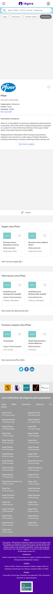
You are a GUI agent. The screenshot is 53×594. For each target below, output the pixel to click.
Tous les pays (15, 575)
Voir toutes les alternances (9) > (15, 311)
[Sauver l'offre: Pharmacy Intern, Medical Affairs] (45, 236)
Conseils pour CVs (18, 569)
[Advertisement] (26, 49)
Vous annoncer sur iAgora (26, 557)
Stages (39, 566)
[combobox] (26, 10)
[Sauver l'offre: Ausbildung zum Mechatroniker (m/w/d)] (45, 285)
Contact (35, 560)
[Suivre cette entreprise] (48, 87)
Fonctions (26, 404)
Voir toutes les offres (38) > (13, 360)
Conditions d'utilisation (42, 557)
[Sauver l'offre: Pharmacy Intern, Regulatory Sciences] (20, 236)
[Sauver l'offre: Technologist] (20, 334)
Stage (5, 17)
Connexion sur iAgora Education (26, 578)
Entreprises (46, 17)
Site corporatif (6, 112)
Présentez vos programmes (29, 575)
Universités (6, 575)
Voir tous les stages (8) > (12, 261)
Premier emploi (31, 17)
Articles (4, 557)
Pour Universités (44, 575)
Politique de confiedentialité (23, 560)
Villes (13, 404)
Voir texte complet (26, 144)
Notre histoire (12, 557)
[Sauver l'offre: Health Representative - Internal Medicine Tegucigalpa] (45, 334)
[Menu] (3, 4)
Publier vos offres (42, 569)
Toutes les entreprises (23, 566)
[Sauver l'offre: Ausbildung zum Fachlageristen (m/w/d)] (20, 285)
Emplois (33, 566)
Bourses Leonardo (30, 569)
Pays (4, 404)
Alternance (16, 17)
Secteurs (40, 404)
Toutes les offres (10, 566)
